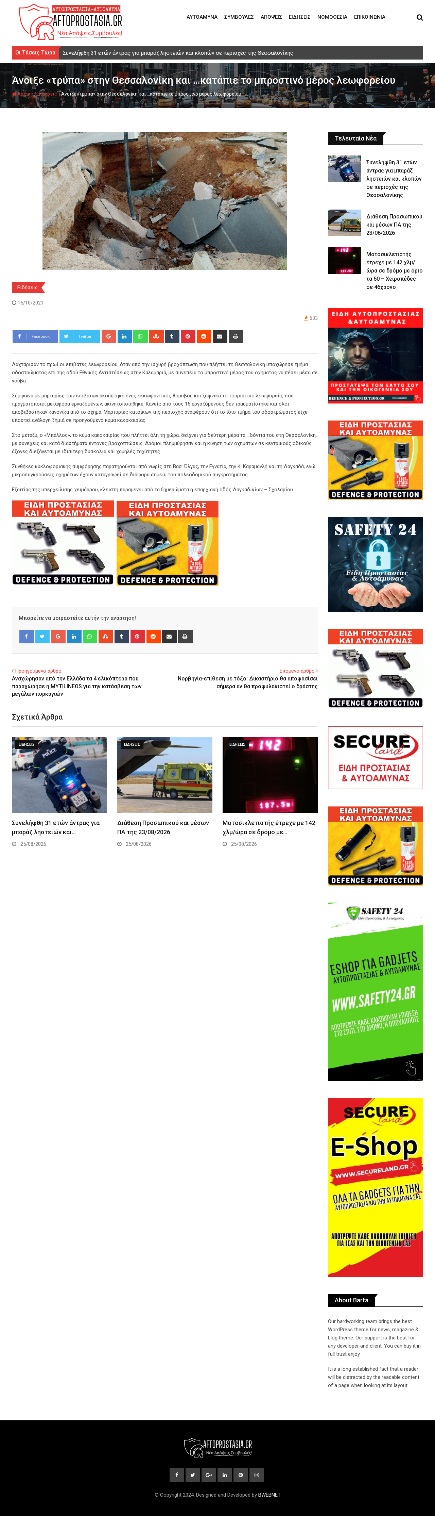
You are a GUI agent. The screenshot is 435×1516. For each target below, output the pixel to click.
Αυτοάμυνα (202, 17)
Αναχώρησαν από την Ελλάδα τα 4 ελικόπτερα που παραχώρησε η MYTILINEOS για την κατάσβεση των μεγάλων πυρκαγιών (77, 686)
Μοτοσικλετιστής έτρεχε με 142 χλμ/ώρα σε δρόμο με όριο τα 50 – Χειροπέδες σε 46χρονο (394, 270)
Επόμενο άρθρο (297, 671)
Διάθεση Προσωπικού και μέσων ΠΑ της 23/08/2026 (394, 224)
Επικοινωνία (369, 17)
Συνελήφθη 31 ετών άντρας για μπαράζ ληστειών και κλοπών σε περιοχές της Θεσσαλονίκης (394, 178)
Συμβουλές (239, 17)
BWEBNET (269, 1495)
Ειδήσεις (300, 17)
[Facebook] (26, 636)
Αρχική (24, 94)
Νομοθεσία (332, 17)
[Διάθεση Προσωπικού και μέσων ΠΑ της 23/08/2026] (344, 223)
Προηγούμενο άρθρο (38, 671)
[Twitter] (42, 636)
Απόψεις (271, 17)
